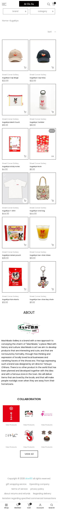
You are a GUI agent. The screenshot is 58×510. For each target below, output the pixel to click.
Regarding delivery (42, 493)
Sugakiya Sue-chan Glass (40, 255)
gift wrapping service (16, 484)
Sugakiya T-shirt (8, 211)
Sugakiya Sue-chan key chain (42, 299)
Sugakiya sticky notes (11, 166)
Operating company (39, 484)
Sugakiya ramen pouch (11, 255)
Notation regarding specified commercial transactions (29, 498)
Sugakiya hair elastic (10, 299)
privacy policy (37, 489)
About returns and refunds (17, 493)
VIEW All (29, 454)
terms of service (19, 489)
